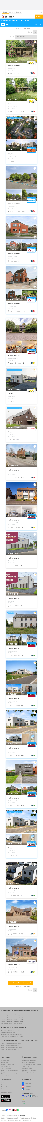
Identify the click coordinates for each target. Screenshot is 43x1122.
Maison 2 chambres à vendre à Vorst (12, 1016)
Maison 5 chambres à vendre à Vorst (12, 1021)
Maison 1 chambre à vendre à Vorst (11, 1014)
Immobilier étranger (15, 12)
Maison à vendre (14, 66)
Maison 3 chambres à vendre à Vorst (12, 1018)
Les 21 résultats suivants (19, 983)
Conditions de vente (11, 1118)
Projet (10, 154)
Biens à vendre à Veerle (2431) (10, 1049)
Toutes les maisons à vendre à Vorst (11, 1023)
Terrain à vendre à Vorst (8, 1032)
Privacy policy (28, 1117)
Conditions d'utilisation (7, 1117)
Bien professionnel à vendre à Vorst (11, 1034)
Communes (11, 1120)
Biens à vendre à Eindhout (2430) (11, 1043)
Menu (40, 16)
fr (40, 12)
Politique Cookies (19, 1117)
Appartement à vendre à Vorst (10, 1030)
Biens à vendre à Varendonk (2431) (11, 1047)
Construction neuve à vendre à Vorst (12, 1036)
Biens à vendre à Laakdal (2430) (10, 1045)
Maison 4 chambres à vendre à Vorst (12, 1019)
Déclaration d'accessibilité (22, 1120)
